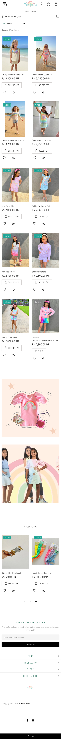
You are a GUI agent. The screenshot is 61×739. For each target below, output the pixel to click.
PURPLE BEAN (30, 4)
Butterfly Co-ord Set (41, 206)
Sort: (3, 23)
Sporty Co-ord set (9, 337)
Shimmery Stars (39, 271)
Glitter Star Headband (11, 573)
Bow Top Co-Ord (8, 271)
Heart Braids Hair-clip (41, 573)
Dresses (35, 337)
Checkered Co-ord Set (41, 140)
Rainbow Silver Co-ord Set (13, 140)
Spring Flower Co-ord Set (13, 74)
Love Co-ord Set (8, 206)
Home (27, 12)
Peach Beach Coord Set (42, 74)
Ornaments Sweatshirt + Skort (45, 340)
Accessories (30, 526)
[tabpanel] (15, 567)
